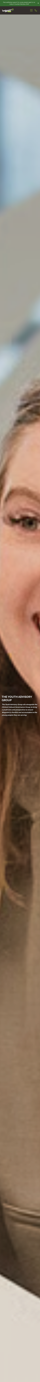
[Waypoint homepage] (15, 10)
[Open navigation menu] (31, 10)
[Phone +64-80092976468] (36, 10)
